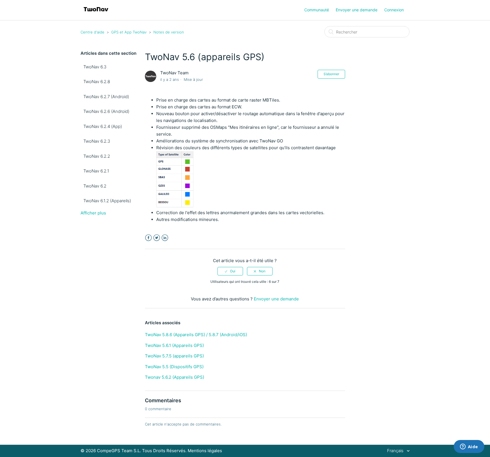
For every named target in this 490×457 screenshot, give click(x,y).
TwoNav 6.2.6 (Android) (106, 111)
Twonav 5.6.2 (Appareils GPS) (174, 377)
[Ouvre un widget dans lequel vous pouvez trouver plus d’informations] (468, 447)
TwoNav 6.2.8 (96, 81)
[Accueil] (96, 13)
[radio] (230, 271)
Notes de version (168, 32)
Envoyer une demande (356, 9)
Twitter (156, 237)
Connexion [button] (394, 9)
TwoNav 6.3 (94, 67)
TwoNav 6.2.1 (96, 171)
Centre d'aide (92, 32)
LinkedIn (164, 237)
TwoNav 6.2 (94, 186)
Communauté (316, 9)
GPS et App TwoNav (129, 32)
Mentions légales (205, 450)
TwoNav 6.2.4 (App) (102, 126)
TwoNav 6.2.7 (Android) (106, 96)
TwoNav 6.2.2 (96, 156)
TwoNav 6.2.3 (96, 141)
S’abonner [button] (331, 74)
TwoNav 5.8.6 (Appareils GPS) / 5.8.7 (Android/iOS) (196, 334)
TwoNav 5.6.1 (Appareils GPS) (174, 345)
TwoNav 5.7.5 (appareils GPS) (174, 356)
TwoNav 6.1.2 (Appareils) (107, 200)
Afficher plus (93, 213)
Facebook (148, 237)
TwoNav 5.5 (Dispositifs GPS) (174, 366)
